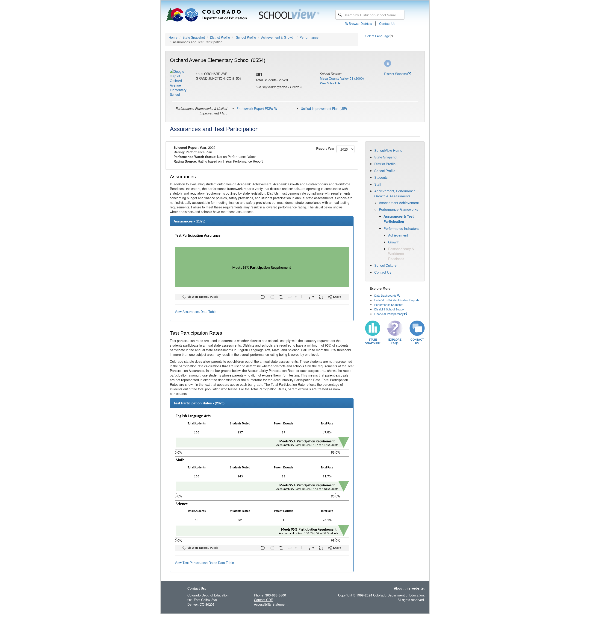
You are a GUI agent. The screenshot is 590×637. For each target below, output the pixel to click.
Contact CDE (263, 599)
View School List (330, 83)
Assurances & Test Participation (399, 219)
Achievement (398, 235)
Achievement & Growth (278, 37)
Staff (377, 184)
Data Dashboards (385, 295)
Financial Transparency (389, 314)
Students (381, 177)
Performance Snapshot (388, 305)
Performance (309, 37)
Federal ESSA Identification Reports (396, 300)
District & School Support (389, 309)
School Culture (385, 265)
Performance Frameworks (398, 209)
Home (173, 37)
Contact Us (387, 23)
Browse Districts (360, 23)
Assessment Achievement (399, 202)
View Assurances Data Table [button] (195, 311)
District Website (395, 73)
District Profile (220, 37)
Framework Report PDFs (255, 108)
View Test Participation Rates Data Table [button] (204, 562)
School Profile (246, 37)
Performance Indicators (401, 228)
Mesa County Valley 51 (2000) (342, 78)
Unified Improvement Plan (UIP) (324, 108)
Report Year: (326, 148)
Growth (393, 242)
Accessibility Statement (270, 604)
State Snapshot (194, 37)
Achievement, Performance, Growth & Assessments (395, 193)
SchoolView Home (388, 150)
